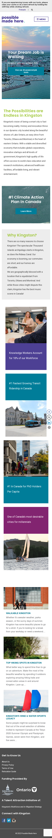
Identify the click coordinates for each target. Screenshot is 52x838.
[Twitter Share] (49, 417)
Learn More (26, 211)
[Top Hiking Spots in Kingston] (26, 663)
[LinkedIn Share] (49, 422)
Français (22, 10)
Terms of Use (7, 768)
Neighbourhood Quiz (22, 71)
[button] (49, 427)
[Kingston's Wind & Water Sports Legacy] (26, 717)
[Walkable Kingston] (26, 611)
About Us (6, 762)
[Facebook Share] (49, 412)
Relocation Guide (9, 771)
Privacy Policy (8, 765)
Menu (42, 19)
